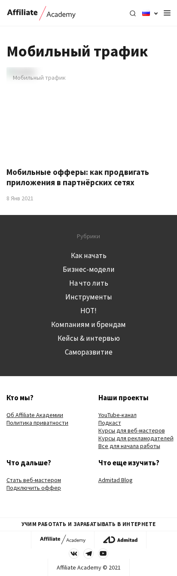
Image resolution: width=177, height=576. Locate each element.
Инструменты (88, 297)
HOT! (88, 310)
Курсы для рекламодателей (136, 438)
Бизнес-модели (89, 269)
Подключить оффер (33, 488)
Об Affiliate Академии (34, 415)
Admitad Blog (115, 480)
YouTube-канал (117, 415)
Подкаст (109, 423)
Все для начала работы (129, 446)
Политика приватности (37, 423)
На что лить (88, 283)
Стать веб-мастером (33, 480)
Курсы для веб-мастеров (131, 430)
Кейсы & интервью (89, 338)
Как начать (89, 255)
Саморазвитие (89, 352)
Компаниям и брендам (88, 324)
